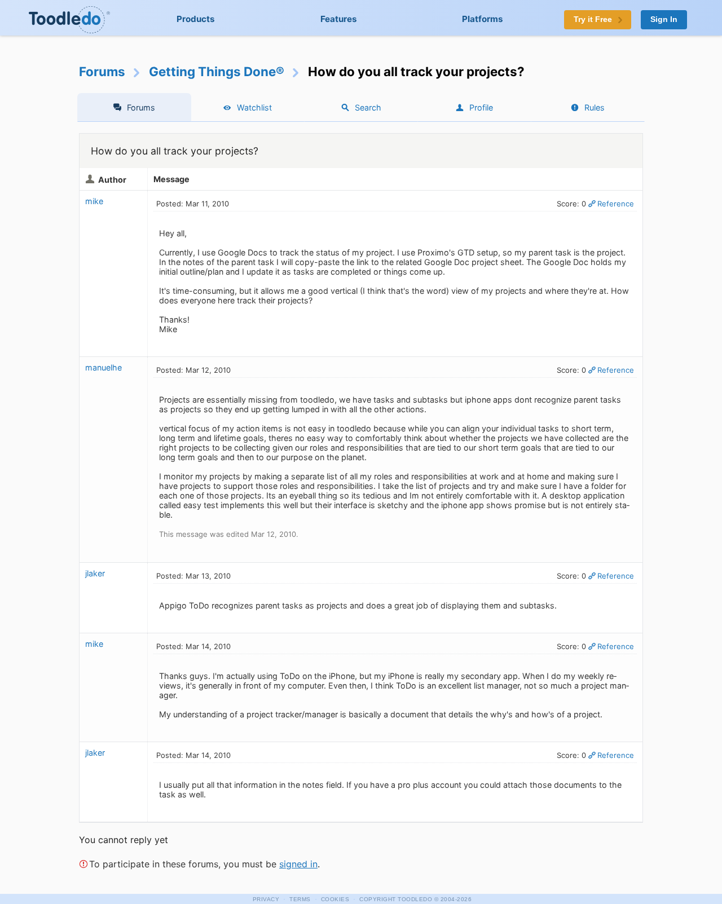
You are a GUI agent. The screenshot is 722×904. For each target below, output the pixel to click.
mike (94, 201)
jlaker (95, 573)
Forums (102, 71)
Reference (615, 203)
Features (338, 19)
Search (368, 107)
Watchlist (254, 107)
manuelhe (103, 367)
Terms (300, 899)
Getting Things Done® (216, 71)
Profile (481, 107)
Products (196, 19)
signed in (298, 864)
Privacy (266, 899)
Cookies (335, 899)
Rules (594, 107)
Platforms (482, 19)
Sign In (663, 19)
